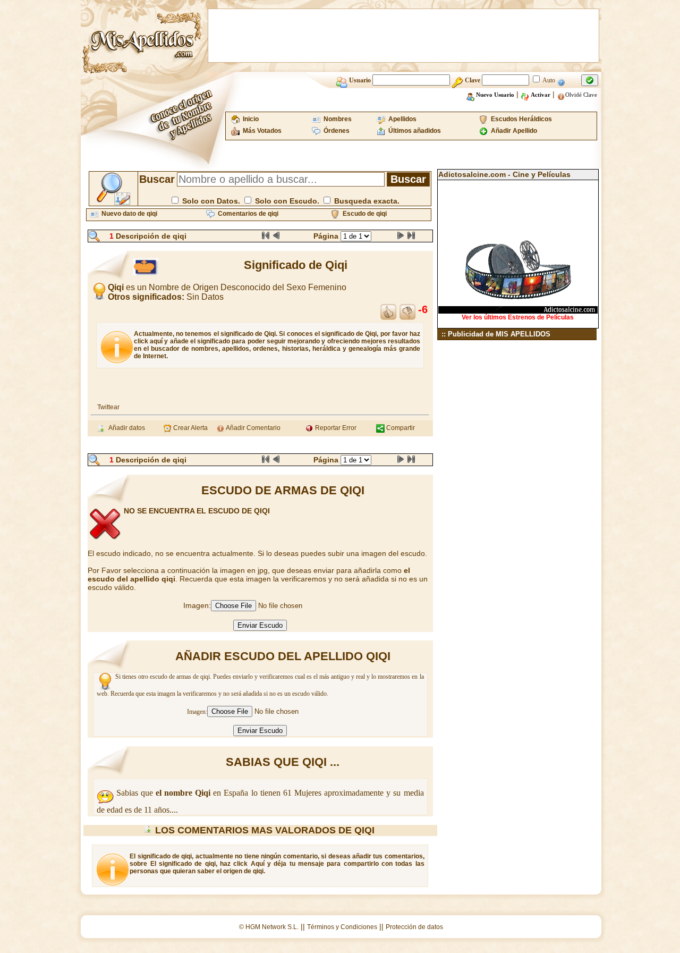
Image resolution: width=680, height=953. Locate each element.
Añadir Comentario (252, 428)
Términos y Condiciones (342, 927)
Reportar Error (334, 428)
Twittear (108, 407)
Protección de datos (414, 927)
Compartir (400, 428)
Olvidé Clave (581, 94)
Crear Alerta (190, 428)
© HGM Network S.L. (269, 927)
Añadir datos (125, 428)
